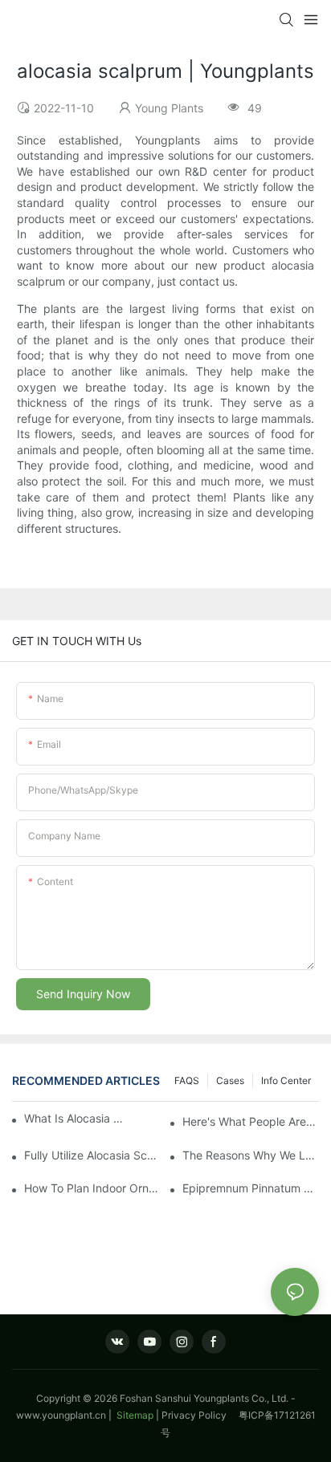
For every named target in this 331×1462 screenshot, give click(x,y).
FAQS (186, 1080)
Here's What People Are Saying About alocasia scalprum (250, 1121)
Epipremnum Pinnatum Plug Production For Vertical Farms (250, 1188)
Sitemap (133, 1415)
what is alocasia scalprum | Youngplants (74, 1118)
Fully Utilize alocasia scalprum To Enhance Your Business (92, 1155)
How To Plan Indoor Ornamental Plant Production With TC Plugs (92, 1188)
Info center (286, 1080)
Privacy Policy (200, 1415)
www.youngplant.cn (61, 1415)
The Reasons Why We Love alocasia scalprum (250, 1155)
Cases (230, 1080)
